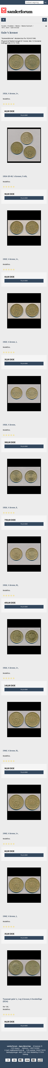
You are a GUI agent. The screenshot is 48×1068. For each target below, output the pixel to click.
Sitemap (25, 1054)
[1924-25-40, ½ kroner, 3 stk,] (24, 150)
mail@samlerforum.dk (17, 1050)
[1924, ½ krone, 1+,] (24, 68)
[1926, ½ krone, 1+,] (24, 642)
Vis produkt (24, 115)
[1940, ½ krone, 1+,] (24, 808)
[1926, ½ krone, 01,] (24, 559)
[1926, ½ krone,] (24, 399)
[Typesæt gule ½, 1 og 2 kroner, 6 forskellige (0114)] (24, 973)
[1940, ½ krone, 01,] (24, 725)
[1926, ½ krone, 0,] (24, 482)
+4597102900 (34, 1048)
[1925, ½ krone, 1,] (24, 316)
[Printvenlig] (46, 26)
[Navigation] (3, 20)
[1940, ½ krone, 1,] (24, 890)
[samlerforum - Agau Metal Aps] (24, 10)
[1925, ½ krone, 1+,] (24, 233)
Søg (45, 2)
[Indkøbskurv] (44, 20)
